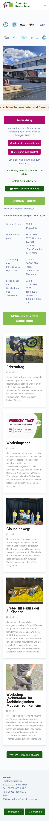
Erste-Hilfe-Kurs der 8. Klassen (22, 610)
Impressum (13, 811)
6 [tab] (28, 96)
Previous (7, 73)
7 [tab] (32, 96)
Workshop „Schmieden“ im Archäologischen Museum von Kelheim (23, 700)
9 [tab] (40, 96)
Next (41, 73)
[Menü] (45, 5)
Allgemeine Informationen (26, 143)
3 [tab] (16, 96)
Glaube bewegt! (18, 529)
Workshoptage (18, 443)
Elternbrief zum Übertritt (26, 152)
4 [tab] (20, 96)
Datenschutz (35, 811)
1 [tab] (8, 96)
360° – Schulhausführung (26, 188)
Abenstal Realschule (22, 5)
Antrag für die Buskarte (24, 181)
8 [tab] (36, 96)
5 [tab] (24, 96)
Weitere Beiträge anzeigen (24, 754)
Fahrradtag (15, 367)
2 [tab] (12, 96)
